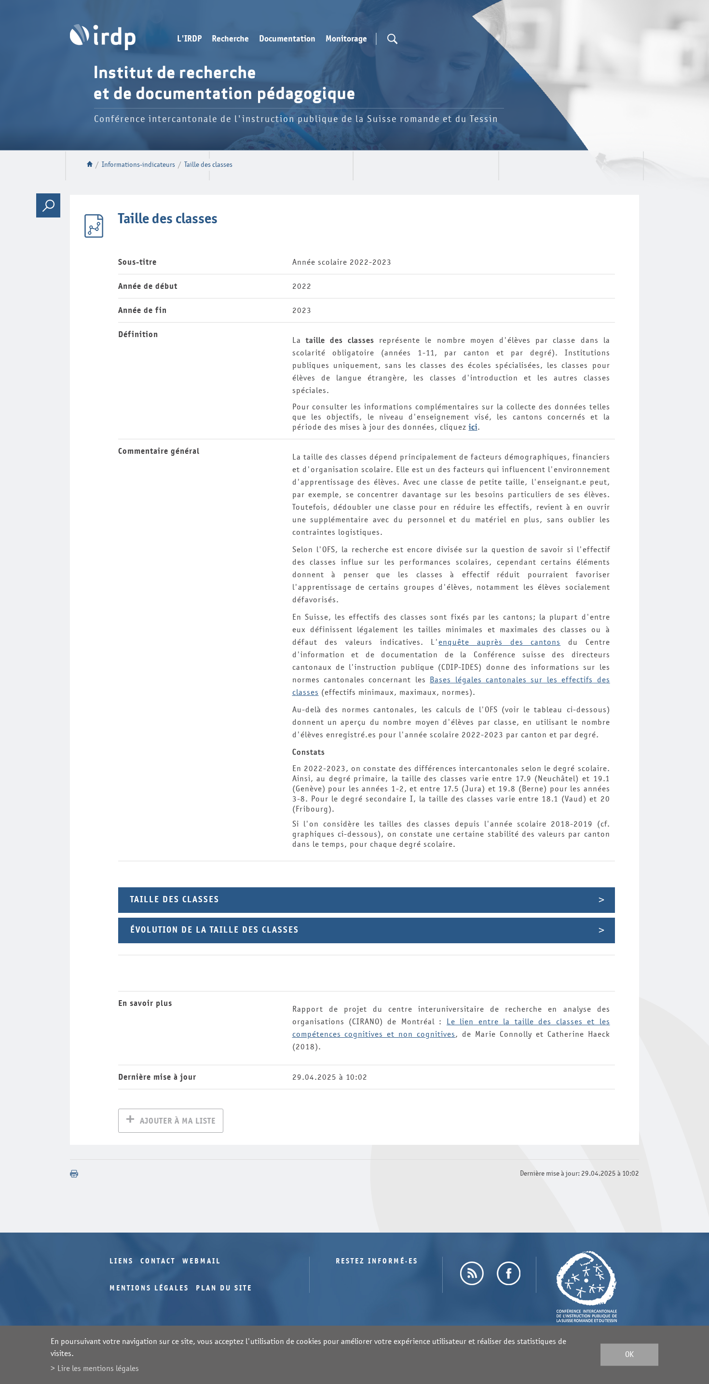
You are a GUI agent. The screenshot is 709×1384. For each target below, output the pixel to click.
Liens (121, 1261)
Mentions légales (149, 1288)
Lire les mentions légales (98, 1368)
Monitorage (346, 39)
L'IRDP (189, 39)
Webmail (201, 1261)
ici (473, 427)
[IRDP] (103, 37)
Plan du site (224, 1288)
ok (629, 1355)
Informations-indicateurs (138, 164)
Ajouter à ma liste (178, 1121)
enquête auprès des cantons (499, 642)
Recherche (230, 39)
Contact (158, 1261)
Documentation (287, 39)
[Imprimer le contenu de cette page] (74, 1173)
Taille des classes (208, 164)
